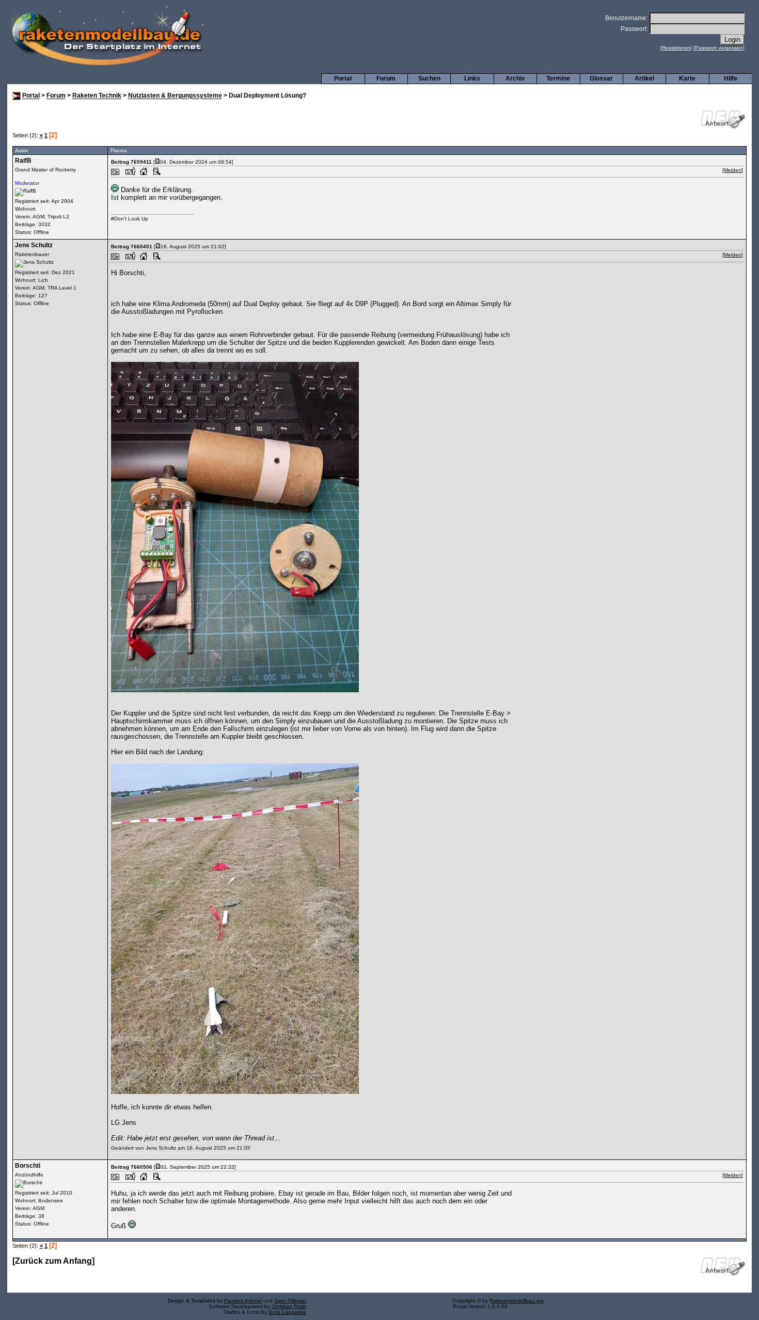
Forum (386, 78)
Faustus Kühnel (243, 1300)
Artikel (644, 78)
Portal (343, 78)
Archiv (515, 78)
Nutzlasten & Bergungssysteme (175, 96)
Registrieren (676, 48)
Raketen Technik (96, 96)
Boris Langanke (287, 1312)
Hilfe (730, 78)
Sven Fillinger (290, 1300)
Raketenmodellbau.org (516, 1300)
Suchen (429, 78)
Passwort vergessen (719, 48)
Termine (558, 78)
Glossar (601, 78)
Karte (687, 78)
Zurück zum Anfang (53, 1261)
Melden (732, 170)
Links (472, 78)
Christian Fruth (289, 1306)
